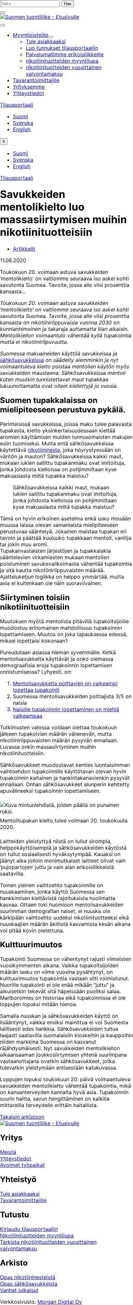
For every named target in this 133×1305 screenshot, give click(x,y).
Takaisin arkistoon (22, 1117)
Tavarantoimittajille (23, 1200)
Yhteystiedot (15, 1158)
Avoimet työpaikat (22, 1165)
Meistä (8, 1152)
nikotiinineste (44, 450)
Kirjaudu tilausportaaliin (29, 1229)
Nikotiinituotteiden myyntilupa (37, 1235)
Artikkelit (24, 248)
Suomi (20, 116)
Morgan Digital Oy (59, 1302)
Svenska (23, 123)
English (21, 129)
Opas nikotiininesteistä (27, 1277)
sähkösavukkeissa (22, 360)
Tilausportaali (16, 105)
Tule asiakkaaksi (20, 1194)
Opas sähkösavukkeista (28, 1283)
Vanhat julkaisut (19, 1290)
